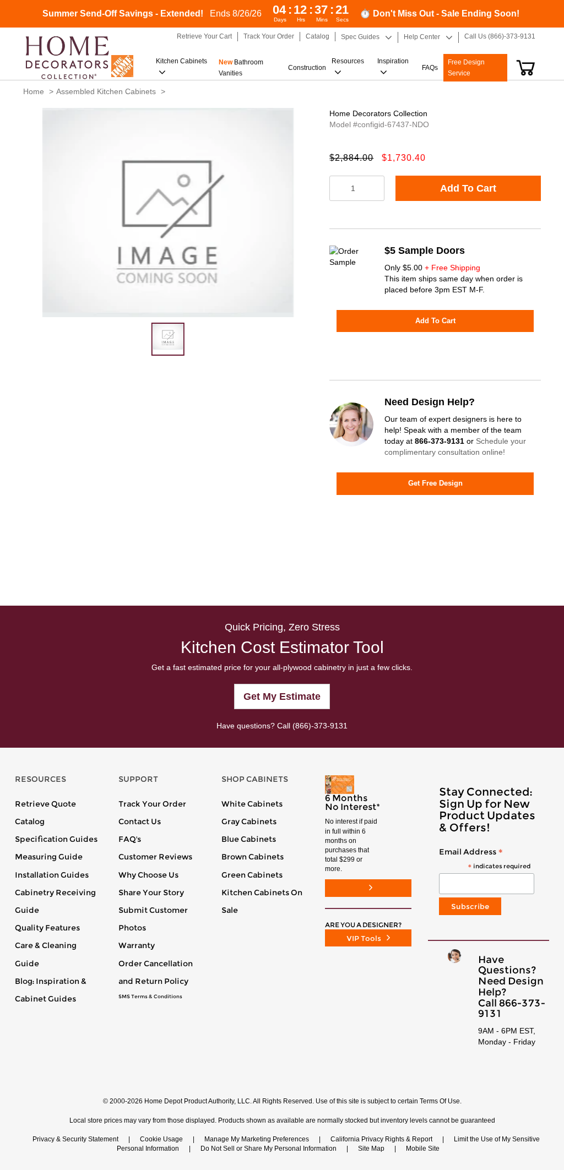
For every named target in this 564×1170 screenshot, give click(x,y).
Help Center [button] (422, 37)
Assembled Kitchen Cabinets (106, 91)
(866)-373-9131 (320, 725)
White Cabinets (252, 804)
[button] (525, 67)
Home (33, 91)
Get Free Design (435, 483)
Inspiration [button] (393, 61)
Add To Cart (468, 188)
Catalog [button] (317, 36)
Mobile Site (423, 1148)
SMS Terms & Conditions (150, 996)
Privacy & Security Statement (75, 1139)
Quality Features (47, 928)
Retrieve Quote (45, 804)
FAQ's (129, 839)
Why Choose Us (148, 875)
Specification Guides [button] (56, 839)
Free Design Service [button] (466, 67)
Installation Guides (52, 875)
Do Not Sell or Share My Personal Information (268, 1148)
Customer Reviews (155, 857)
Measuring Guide (49, 857)
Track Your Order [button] (268, 36)
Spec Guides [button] (360, 37)
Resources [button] (348, 61)
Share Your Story (151, 892)
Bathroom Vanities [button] (241, 67)
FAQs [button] (430, 68)
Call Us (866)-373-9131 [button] (499, 36)
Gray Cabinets (248, 821)
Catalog (30, 821)
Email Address (484, 859)
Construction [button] (307, 68)
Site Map (371, 1148)
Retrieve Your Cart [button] (204, 36)
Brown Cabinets (252, 857)
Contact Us (139, 821)
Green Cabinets (252, 875)
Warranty (136, 945)
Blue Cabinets (248, 839)
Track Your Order (152, 804)
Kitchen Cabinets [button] (181, 61)
